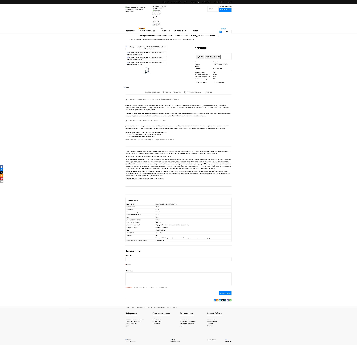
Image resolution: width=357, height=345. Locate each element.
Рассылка (210, 326)
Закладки (210, 323)
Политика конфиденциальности (135, 319)
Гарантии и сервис (206, 2)
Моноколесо (148, 307)
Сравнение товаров (176, 2)
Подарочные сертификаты (187, 321)
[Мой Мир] (220, 300)
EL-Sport (215, 62)
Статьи (175, 307)
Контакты (229, 2)
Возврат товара (157, 321)
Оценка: (128, 264)
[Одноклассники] (217, 300)
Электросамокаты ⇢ (137, 39)
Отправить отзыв (225, 293)
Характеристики (152, 92)
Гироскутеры (130, 307)
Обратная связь (157, 319)
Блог (185, 2)
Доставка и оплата (219, 2)
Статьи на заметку (194, 2)
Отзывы (177, 92)
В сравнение (220, 82)
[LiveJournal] (225, 300)
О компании (165, 2)
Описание (167, 92)
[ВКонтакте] (215, 300)
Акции (181, 326)
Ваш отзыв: (129, 271)
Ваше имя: (129, 255)
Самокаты (139, 307)
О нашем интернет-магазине (133, 321)
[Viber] (228, 300)
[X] (222, 300)
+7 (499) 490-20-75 (130, 341)
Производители (184, 319)
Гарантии (208, 92)
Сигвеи (169, 307)
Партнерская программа (187, 323)
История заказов (212, 321)
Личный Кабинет (211, 319)
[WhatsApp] (230, 300)
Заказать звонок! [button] (225, 9)
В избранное (202, 82)
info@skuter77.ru (175, 341)
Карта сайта (156, 323)
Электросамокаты (159, 307)
